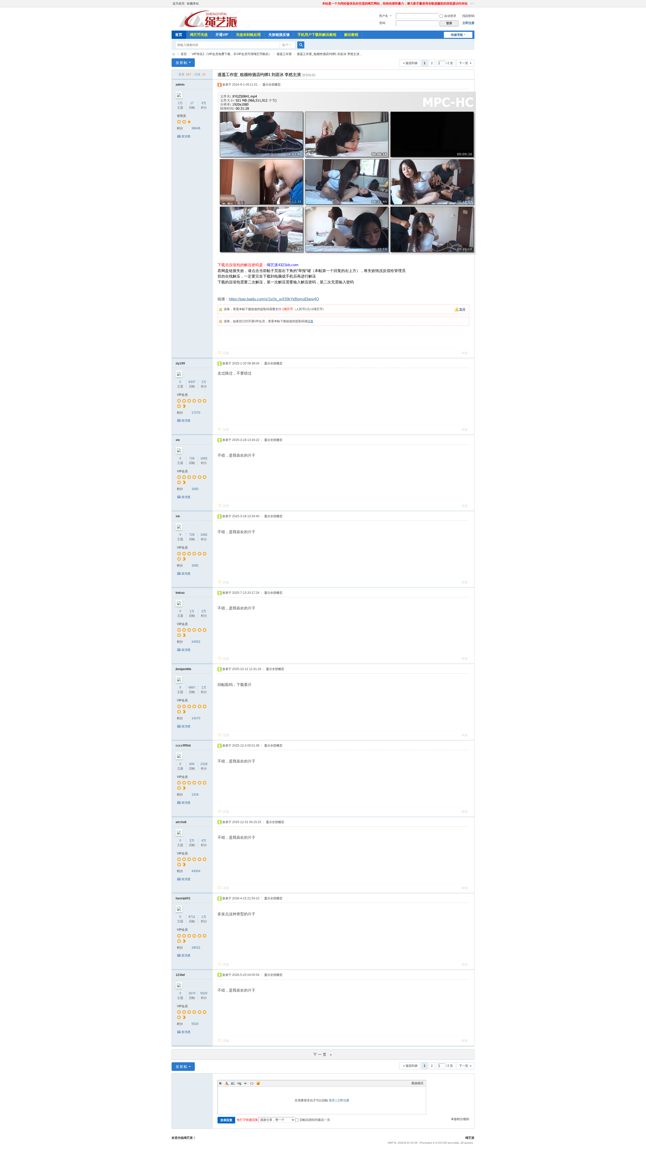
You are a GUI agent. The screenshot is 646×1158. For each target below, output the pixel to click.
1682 (203, 458)
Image (232, 1083)
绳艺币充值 (199, 35)
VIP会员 (182, 395)
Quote (245, 1083)
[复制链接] (308, 75)
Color (226, 1083)
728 (192, 458)
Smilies (258, 1083)
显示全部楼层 (271, 84)
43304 (196, 871)
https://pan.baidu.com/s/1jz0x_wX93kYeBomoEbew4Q (274, 299)
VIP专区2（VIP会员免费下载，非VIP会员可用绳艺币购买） (232, 54)
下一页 (463, 63)
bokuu (180, 593)
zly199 (180, 363)
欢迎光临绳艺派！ (184, 1138)
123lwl (180, 975)
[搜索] (300, 44)
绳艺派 (174, 54)
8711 (192, 917)
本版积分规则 (460, 1119)
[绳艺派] (213, 18)
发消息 (186, 136)
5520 (203, 993)
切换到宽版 (472, 3)
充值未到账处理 (248, 35)
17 (192, 103)
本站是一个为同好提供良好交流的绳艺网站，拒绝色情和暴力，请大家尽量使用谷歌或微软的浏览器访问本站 (395, 3)
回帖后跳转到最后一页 (315, 1120)
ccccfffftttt (183, 745)
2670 (192, 993)
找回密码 (468, 16)
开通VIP (222, 35)
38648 (196, 128)
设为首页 (179, 3)
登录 (332, 1100)
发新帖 (182, 63)
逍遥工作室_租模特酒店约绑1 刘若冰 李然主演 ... (329, 54)
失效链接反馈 (279, 35)
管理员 (181, 116)
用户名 (383, 16)
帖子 (285, 45)
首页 (178, 35)
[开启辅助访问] (320, 3)
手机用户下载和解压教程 (317, 35)
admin (180, 84)
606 (192, 764)
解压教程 (351, 35)
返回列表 (412, 63)
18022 (196, 947)
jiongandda (183, 669)
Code (251, 1083)
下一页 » (323, 1054)
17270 (196, 412)
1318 (203, 764)
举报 (465, 353)
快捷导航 (457, 35)
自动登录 (450, 16)
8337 (192, 382)
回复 (310, 321)
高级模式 (417, 1083)
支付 (462, 309)
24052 (196, 642)
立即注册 (468, 23)
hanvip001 (183, 898)
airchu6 (181, 822)
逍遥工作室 (284, 54)
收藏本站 (193, 3)
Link (239, 1083)
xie (178, 440)
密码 (382, 23)
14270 (196, 718)
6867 (192, 687)
